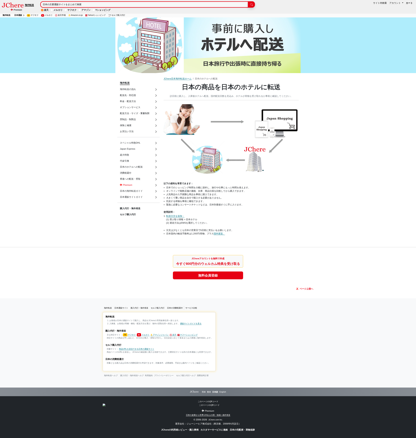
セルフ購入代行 (118, 15)
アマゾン (86, 10)
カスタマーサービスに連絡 (214, 429)
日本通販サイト (121, 308)
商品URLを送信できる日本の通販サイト (136, 349)
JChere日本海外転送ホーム (178, 78)
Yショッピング (102, 10)
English (222, 392)
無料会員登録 (208, 275)
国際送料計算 (203, 375)
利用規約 (149, 375)
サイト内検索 (380, 3)
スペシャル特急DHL (130, 142)
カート (409, 3)
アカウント (395, 3)
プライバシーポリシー (164, 375)
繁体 (209, 392)
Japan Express (127, 148)
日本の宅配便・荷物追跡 (242, 429)
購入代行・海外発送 (130, 208)
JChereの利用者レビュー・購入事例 (180, 429)
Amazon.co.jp (76, 15)
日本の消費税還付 (175, 308)
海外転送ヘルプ (111, 375)
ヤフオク (72, 10)
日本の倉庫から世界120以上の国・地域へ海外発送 (208, 415)
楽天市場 (61, 15)
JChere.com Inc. (215, 420)
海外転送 (29, 5)
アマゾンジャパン (160, 335)
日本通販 (18, 15)
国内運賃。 (219, 233)
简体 (204, 392)
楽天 (46, 10)
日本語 (215, 392)
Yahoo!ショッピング (96, 15)
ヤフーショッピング (188, 335)
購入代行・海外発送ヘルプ (132, 375)
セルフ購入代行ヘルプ (186, 375)
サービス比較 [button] (191, 308)
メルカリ (58, 10)
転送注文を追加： (175, 216)
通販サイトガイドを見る (191, 323)
